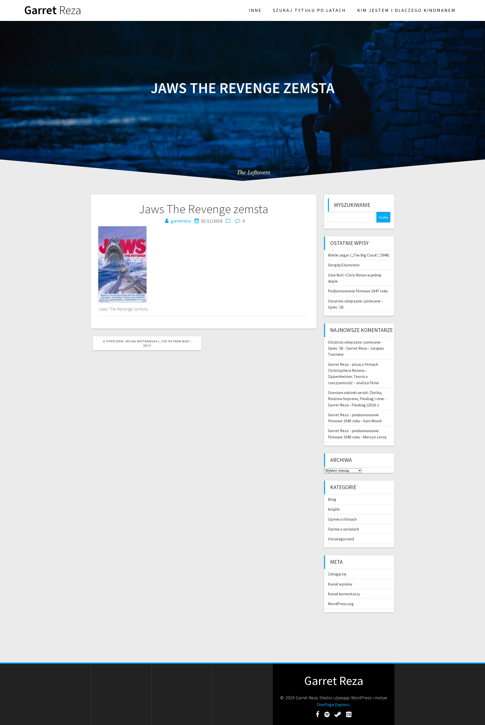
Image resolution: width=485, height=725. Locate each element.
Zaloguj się (337, 573)
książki (334, 509)
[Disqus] (204, 423)
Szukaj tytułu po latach (309, 10)
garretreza (181, 221)
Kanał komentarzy (344, 593)
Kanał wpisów (340, 584)
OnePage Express (333, 704)
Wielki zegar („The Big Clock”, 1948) (358, 255)
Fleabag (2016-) (365, 404)
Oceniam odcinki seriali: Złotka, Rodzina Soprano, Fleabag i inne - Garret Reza (357, 398)
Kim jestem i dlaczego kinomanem (406, 10)
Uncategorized (341, 538)
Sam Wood (372, 420)
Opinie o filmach (342, 519)
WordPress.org (341, 603)
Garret (52, 10)
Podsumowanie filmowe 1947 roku (358, 290)
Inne (255, 10)
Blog (332, 499)
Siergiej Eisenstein (343, 264)
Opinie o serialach (343, 529)
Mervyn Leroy (375, 436)
